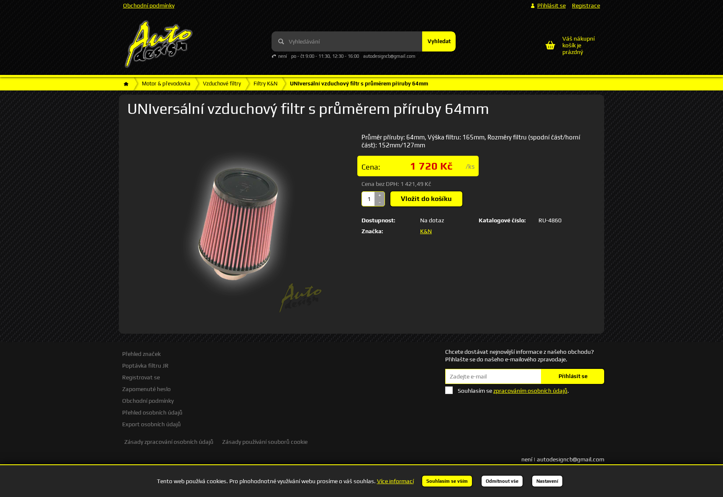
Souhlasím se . (513, 391)
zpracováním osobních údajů (530, 390)
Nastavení (547, 481)
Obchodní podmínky (148, 5)
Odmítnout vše (502, 481)
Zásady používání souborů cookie (265, 441)
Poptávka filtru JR (145, 365)
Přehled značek (141, 353)
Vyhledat (439, 41)
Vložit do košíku (426, 199)
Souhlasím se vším (447, 481)
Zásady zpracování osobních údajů (168, 441)
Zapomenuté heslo (146, 389)
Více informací (395, 481)
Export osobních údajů (151, 424)
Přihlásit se (573, 376)
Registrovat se (141, 377)
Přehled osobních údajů (152, 412)
